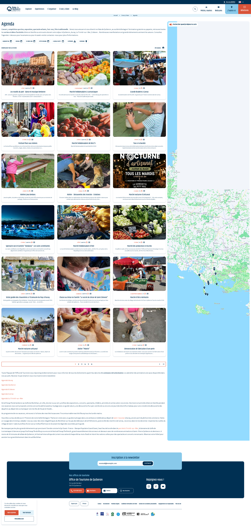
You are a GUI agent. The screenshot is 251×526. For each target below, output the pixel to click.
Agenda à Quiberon (8, 385)
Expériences (39, 9)
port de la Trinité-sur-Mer (128, 428)
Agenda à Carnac (7, 394)
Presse (84, 503)
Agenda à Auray (7, 380)
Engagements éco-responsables (166, 504)
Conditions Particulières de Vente (129, 504)
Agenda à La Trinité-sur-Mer (12, 398)
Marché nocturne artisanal (28, 348)
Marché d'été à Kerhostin (139, 297)
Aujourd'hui (6, 41)
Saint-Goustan (119, 418)
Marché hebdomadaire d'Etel (83, 246)
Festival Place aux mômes (27, 143)
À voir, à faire (64, 9)
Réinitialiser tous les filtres (9, 48)
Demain (18, 41)
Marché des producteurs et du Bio (139, 246)
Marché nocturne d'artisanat (139, 194)
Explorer (28, 9)
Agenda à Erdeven (8, 389)
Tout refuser (27, 512)
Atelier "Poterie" (84, 348)
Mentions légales (115, 504)
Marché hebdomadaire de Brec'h (83, 143)
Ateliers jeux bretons (27, 194)
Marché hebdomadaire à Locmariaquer (84, 91)
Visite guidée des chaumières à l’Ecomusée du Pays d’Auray (28, 297)
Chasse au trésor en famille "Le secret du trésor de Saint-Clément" (84, 297)
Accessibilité (229, 2)
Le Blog (75, 9)
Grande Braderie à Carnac (139, 91)
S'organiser (51, 9)
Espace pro (74, 503)
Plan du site (178, 504)
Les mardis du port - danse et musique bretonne (27, 91)
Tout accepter (11, 512)
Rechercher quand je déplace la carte (185, 24)
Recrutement (106, 504)
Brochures (93, 490)
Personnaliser (19, 519)
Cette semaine (42, 41)
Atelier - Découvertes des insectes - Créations (83, 194)
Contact (108, 490)
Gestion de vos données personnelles (148, 504)
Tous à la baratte (139, 143)
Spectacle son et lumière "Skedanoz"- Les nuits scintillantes (28, 246)
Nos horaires (126, 491)
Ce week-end (29, 41)
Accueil (116, 15)
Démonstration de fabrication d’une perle (139, 348)
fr (239, 2)
